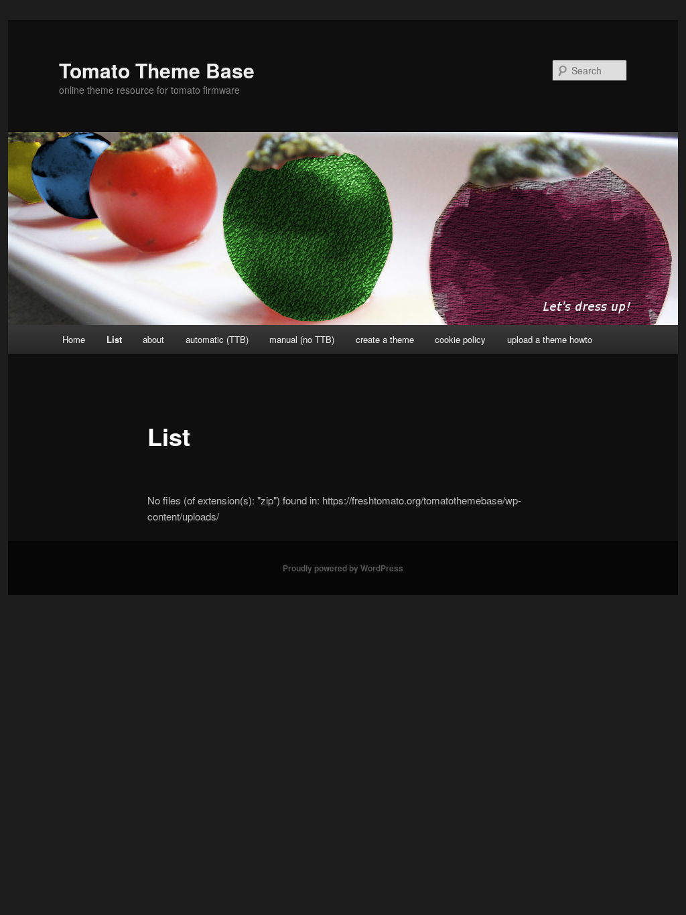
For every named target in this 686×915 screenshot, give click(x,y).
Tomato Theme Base (157, 70)
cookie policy (460, 339)
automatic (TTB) (217, 339)
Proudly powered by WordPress (343, 568)
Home (73, 339)
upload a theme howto (549, 339)
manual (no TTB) (301, 339)
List (114, 339)
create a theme (385, 339)
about (153, 339)
